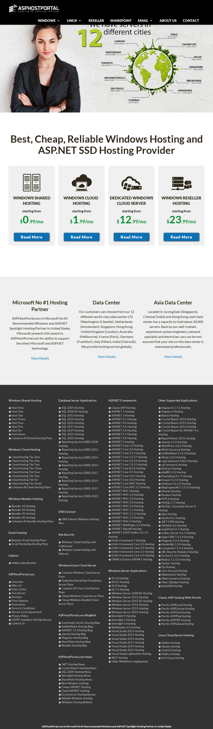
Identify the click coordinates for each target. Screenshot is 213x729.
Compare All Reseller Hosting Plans (33, 521)
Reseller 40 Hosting (23, 517)
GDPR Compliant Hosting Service (31, 619)
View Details (40, 358)
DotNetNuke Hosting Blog (77, 626)
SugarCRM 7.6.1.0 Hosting (177, 537)
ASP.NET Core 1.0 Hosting (127, 445)
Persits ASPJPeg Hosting (176, 616)
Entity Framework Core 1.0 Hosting (132, 544)
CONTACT (191, 20)
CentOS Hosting (171, 650)
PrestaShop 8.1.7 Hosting (176, 476)
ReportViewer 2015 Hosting (178, 438)
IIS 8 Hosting (119, 585)
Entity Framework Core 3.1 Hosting (132, 551)
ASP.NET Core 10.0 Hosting (128, 479)
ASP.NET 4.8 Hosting (124, 438)
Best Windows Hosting (75, 683)
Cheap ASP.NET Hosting (76, 687)
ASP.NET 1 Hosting (122, 411)
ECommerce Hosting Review (79, 694)
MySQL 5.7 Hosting (173, 502)
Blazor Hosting (170, 415)
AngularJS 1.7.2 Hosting (175, 407)
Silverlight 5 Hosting (123, 620)
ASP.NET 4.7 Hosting (124, 434)
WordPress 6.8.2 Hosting (176, 445)
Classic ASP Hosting (123, 407)
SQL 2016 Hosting (73, 423)
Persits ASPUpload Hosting (177, 623)
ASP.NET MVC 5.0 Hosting (127, 506)
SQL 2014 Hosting (73, 419)
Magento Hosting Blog (75, 637)
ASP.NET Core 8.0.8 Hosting (128, 468)
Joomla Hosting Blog (74, 634)
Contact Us (18, 623)
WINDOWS (47, 20)
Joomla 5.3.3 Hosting (174, 442)
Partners (17, 597)
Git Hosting (168, 567)
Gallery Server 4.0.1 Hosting (178, 533)
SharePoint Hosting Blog (76, 641)
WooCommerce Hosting (175, 449)
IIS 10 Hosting (120, 578)
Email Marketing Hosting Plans (30, 544)
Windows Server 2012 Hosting (129, 597)
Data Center (19, 589)
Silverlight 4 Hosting (123, 616)
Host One (17, 411)
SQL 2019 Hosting (73, 430)
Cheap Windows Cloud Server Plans (83, 596)
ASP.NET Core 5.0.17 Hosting (129, 457)
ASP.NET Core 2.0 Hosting (127, 449)
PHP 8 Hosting (170, 498)
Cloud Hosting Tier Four (26, 472)
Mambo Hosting (171, 491)
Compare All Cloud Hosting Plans (31, 487)
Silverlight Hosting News (76, 675)
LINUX (72, 20)
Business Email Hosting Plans (29, 540)
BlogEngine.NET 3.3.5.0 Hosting (180, 487)
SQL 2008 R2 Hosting (75, 411)
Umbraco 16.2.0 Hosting (176, 483)
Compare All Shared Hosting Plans (32, 438)
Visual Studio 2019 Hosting (127, 646)
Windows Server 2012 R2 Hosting (131, 601)
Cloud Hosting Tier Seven (27, 483)
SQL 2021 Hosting (73, 434)
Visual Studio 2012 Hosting (127, 631)
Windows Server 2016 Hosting (129, 604)
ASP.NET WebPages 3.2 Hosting (130, 525)
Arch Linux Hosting (172, 658)
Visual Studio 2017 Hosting (127, 642)
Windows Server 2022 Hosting (129, 612)
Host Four (18, 423)
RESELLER (96, 20)
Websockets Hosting (173, 574)
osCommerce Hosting (174, 464)
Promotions (18, 604)
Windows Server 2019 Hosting (129, 608)
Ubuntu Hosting (170, 646)
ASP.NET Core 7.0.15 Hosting (129, 464)
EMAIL (143, 20)
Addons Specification (24, 563)
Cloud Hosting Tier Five (26, 476)
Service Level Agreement (27, 612)
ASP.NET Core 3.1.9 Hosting (128, 453)
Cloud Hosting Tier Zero (26, 457)
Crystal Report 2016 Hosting (178, 426)
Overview (17, 581)
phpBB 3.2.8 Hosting (173, 472)
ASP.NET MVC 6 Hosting (126, 521)
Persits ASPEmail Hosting (176, 605)
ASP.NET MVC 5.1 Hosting (127, 510)
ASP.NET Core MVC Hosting (128, 483)
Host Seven (18, 434)
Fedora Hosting (170, 654)
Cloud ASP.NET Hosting (76, 690)
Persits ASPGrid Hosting (176, 612)
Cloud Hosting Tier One (26, 460)
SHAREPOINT (121, 20)
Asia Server (18, 593)
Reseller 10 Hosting (23, 506)
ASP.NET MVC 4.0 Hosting (127, 502)
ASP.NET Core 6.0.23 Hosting (129, 460)
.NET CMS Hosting (172, 521)
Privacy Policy (20, 616)
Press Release (20, 600)
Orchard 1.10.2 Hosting (175, 555)
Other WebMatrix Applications (129, 661)
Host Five (17, 426)
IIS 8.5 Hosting (120, 582)
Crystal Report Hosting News (79, 668)
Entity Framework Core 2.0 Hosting (132, 548)
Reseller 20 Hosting (23, 510)
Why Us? (17, 585)
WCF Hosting (119, 657)
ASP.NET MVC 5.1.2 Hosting (128, 513)
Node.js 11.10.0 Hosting (176, 559)
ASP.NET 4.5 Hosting (124, 426)
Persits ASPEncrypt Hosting (178, 608)
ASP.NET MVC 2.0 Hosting (127, 494)
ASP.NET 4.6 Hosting (124, 430)
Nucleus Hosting (171, 495)
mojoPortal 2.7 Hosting (175, 529)
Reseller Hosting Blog (74, 645)
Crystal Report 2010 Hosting (178, 419)
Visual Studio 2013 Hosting (127, 634)
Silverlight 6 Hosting (123, 623)
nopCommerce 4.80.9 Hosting (179, 461)
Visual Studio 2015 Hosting (127, 638)
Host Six (17, 430)
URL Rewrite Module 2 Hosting (179, 552)
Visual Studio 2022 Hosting (127, 650)
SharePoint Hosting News (77, 679)
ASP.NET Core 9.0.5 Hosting (128, 476)
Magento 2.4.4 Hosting (175, 540)
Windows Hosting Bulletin (77, 702)
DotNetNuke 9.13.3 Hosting (178, 453)
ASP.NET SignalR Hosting (126, 528)
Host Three (18, 419)
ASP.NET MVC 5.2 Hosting (127, 517)
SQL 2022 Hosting (73, 438)
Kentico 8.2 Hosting (173, 518)
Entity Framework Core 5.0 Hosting (132, 555)
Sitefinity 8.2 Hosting (174, 525)
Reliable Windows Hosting (77, 698)
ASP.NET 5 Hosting (122, 442)
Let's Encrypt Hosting (174, 570)
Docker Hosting (170, 563)
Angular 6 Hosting (172, 411)
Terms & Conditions (23, 608)
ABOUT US (168, 20)
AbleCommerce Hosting (175, 578)
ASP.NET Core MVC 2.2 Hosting (130, 487)
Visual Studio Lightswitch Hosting (131, 653)
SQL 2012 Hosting (73, 415)
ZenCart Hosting (171, 468)
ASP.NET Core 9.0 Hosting (127, 472)
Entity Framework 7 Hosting (128, 540)
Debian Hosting (170, 642)
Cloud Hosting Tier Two (26, 464)
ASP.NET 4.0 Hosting (124, 423)
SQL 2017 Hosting (73, 426)
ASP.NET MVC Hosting (125, 491)
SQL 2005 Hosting (73, 407)
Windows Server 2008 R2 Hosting (131, 593)
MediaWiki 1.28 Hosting (176, 544)
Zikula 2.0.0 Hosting (173, 457)
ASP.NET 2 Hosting (122, 415)
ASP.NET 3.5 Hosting (124, 419)
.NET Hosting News (73, 664)
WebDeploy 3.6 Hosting (125, 627)
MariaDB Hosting (171, 586)
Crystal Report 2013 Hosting (178, 423)
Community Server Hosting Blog (81, 622)
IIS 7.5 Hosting (120, 589)
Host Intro (18, 407)
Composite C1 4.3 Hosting (177, 548)
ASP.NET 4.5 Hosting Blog (77, 630)
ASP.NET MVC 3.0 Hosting (127, 498)
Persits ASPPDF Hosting (176, 620)
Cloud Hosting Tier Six (25, 479)
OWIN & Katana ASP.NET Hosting (131, 559)
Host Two (17, 415)
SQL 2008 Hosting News (76, 671)
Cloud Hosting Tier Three (27, 468)
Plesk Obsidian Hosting (175, 582)
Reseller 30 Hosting (23, 513)
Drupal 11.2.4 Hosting (174, 480)
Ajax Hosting (169, 514)
